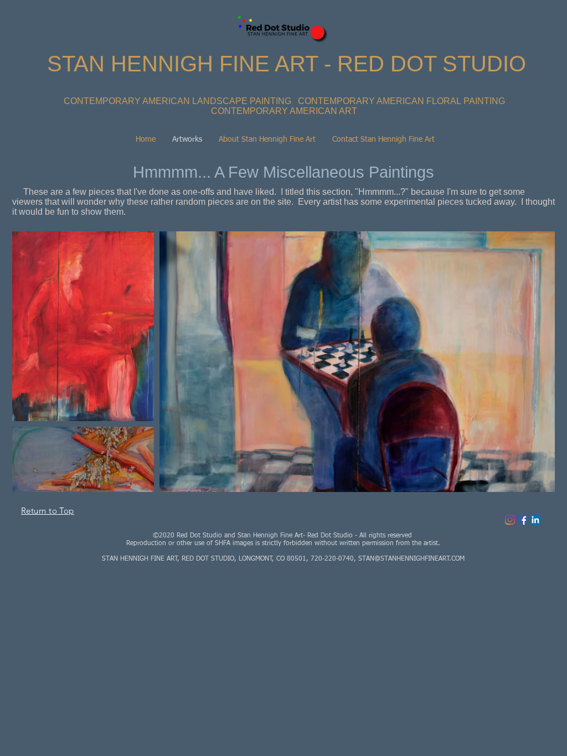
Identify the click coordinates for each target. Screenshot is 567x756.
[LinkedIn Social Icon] (535, 520)
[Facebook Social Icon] (523, 520)
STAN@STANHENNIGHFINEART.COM (411, 559)
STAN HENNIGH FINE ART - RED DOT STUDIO (286, 63)
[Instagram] (510, 520)
